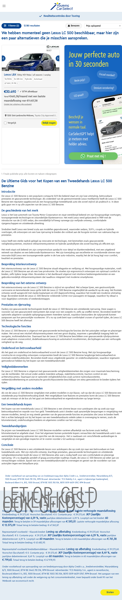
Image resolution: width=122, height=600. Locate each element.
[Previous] (4, 58)
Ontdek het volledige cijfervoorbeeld (18, 104)
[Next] (57, 58)
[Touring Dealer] (61, 6)
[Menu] (4, 5)
